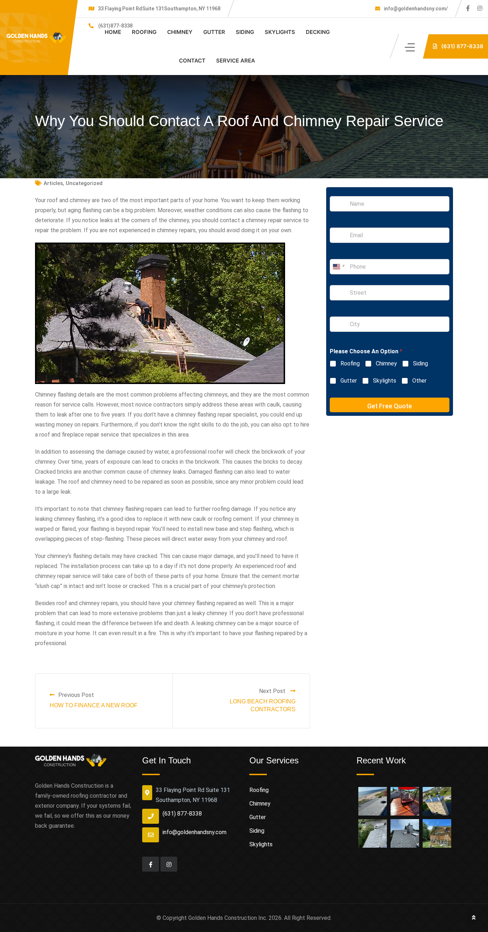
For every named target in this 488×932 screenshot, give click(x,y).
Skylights (280, 32)
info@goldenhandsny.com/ (415, 8)
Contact (192, 60)
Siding (245, 32)
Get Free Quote (389, 406)
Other (419, 380)
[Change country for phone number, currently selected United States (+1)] (338, 266)
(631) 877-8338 (182, 813)
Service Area (235, 60)
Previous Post (76, 695)
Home (113, 32)
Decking (318, 32)
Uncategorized (84, 183)
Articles (53, 183)
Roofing (144, 32)
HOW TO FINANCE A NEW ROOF (94, 705)
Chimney (180, 32)
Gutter (214, 32)
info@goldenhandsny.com (194, 832)
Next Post (273, 691)
